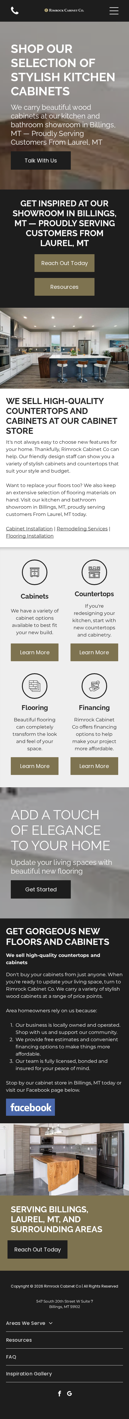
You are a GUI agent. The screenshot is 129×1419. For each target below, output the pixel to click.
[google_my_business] (69, 1394)
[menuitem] (64, 1323)
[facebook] (60, 1394)
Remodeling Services (82, 529)
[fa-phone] (15, 14)
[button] (114, 10)
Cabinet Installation (29, 529)
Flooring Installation (30, 536)
